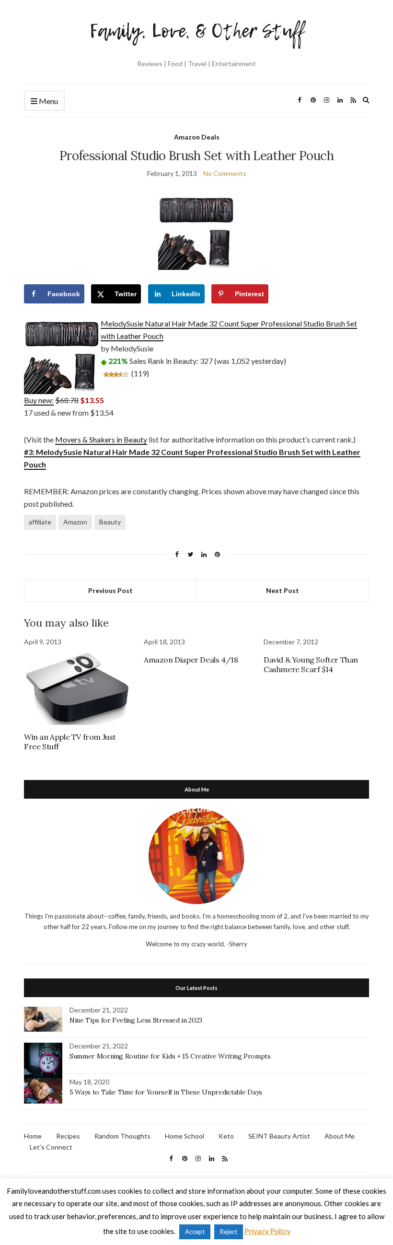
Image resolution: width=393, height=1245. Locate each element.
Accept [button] (195, 1231)
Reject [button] (228, 1231)
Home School (184, 1136)
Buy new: (39, 400)
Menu (47, 100)
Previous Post (110, 590)
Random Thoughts (122, 1136)
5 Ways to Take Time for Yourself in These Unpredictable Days (165, 1092)
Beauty (110, 522)
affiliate (40, 522)
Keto (226, 1136)
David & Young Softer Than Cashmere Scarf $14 (311, 664)
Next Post (282, 590)
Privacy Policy (267, 1231)
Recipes (68, 1136)
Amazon (75, 522)
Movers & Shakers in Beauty (101, 439)
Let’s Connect (51, 1147)
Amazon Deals (197, 137)
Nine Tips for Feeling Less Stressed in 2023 (135, 1020)
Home (33, 1136)
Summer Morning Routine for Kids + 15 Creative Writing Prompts (170, 1056)
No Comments (224, 173)
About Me (339, 1136)
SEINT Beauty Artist (279, 1136)
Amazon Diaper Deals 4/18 (191, 659)
